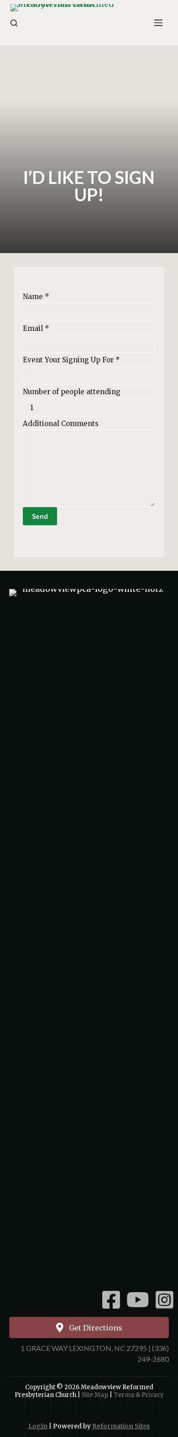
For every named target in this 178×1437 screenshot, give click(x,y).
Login (37, 1426)
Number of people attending (71, 391)
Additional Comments (61, 423)
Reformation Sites (121, 1426)
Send (40, 516)
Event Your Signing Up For (71, 359)
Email (36, 328)
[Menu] (158, 23)
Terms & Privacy (139, 1395)
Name (36, 296)
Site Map (95, 1395)
